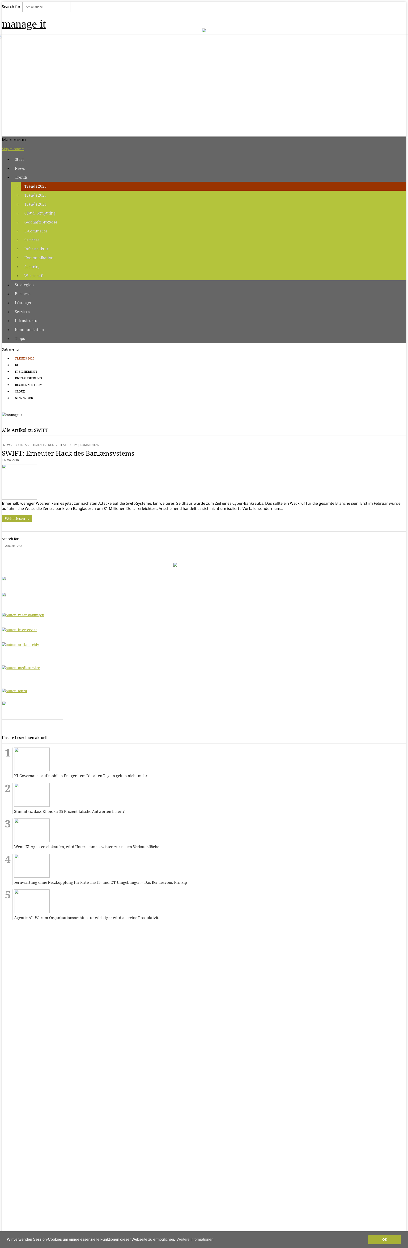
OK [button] (384, 1239)
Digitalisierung (28, 378)
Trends (21, 177)
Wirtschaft (34, 275)
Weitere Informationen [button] (195, 1239)
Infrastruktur (36, 249)
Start (19, 159)
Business (22, 293)
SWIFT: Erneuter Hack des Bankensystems (68, 453)
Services (31, 240)
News (20, 168)
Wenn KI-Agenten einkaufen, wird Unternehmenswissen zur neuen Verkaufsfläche (86, 846)
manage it (24, 23)
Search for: (11, 6)
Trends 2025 (35, 195)
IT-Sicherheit (26, 371)
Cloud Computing (39, 213)
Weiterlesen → (17, 518)
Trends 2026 (35, 186)
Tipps (20, 338)
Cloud (20, 391)
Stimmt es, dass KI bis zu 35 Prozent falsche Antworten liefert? (69, 811)
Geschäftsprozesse (40, 222)
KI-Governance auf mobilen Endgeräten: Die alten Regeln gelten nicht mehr (80, 775)
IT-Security (68, 445)
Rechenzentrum (28, 385)
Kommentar (89, 445)
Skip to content (13, 149)
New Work (24, 398)
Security (31, 266)
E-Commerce (35, 231)
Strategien (24, 284)
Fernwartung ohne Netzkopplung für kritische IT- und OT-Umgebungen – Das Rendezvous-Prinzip (100, 882)
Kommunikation (38, 257)
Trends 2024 (35, 204)
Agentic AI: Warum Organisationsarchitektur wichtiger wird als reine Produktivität (88, 917)
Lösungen (23, 302)
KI (16, 365)
